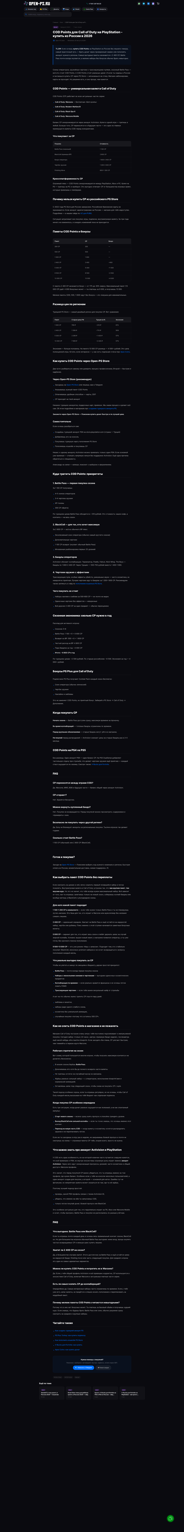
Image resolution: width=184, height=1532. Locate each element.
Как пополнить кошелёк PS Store (69, 1340)
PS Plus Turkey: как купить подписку (70, 1335)
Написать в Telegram (85, 1367)
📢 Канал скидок (103, 1367)
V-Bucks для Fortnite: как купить (68, 1345)
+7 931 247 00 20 (95, 4)
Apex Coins (125, 352)
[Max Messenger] (153, 4)
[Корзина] (158, 3)
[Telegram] (144, 4)
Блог (61, 22)
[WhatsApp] (139, 4)
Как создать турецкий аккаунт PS (69, 1331)
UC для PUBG (86, 213)
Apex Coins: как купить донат (67, 1350)
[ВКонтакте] (148, 4)
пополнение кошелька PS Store (89, 584)
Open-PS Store (73, 385)
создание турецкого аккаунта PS (102, 408)
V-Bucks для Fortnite (100, 764)
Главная (55, 22)
